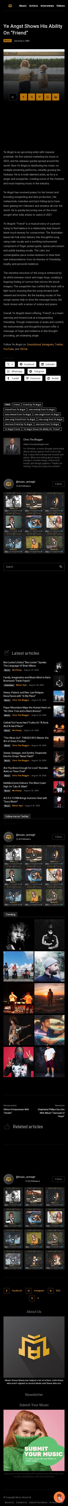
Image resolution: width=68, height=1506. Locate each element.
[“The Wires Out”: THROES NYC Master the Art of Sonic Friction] (59, 741)
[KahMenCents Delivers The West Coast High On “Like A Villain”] (59, 787)
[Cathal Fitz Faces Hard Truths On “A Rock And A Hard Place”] (59, 726)
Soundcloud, (34, 344)
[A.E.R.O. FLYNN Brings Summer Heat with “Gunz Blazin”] (59, 802)
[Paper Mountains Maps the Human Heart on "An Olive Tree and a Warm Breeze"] (49, 966)
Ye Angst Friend (12, 429)
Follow (58, 484)
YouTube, (8, 349)
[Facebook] (23, 96)
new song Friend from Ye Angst (20, 419)
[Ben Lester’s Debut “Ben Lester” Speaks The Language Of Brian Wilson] (59, 666)
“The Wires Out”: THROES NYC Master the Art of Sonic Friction (26, 739)
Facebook (17, 1290)
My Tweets (9, 823)
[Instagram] (29, 1291)
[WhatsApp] (47, 96)
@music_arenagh (25, 482)
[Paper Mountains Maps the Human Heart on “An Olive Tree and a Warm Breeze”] (59, 711)
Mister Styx (21, 685)
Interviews (9, 685)
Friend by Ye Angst (32, 404)
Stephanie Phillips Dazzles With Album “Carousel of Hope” (51, 1113)
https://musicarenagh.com (36, 444)
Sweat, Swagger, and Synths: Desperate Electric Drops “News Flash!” (25, 754)
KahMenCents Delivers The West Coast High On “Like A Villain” (24, 784)
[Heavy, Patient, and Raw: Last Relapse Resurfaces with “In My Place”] (59, 696)
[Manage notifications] (61, 1499)
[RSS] (51, 1291)
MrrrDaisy (17, 670)
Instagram (39, 1290)
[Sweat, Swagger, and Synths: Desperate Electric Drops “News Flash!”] (59, 757)
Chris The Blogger (33, 439)
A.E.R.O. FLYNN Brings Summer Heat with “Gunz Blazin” (25, 800)
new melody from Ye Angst (42, 409)
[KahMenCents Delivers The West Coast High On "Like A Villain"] (18, 1062)
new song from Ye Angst (50, 419)
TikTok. (24, 349)
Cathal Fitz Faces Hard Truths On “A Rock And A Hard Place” (25, 724)
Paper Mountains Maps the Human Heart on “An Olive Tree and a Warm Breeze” (27, 709)
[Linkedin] (55, 96)
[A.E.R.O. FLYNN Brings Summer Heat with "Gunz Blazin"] (49, 1062)
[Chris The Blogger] (11, 453)
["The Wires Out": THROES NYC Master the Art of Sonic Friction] (49, 998)
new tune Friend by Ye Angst (18, 424)
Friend (17, 404)
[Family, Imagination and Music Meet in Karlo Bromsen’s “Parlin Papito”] (59, 681)
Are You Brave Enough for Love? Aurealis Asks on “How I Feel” (25, 769)
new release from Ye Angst (18, 414)
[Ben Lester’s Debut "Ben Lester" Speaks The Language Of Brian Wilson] (18, 935)
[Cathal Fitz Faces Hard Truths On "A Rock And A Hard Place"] (18, 998)
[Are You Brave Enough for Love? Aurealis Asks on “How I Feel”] (59, 772)
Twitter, (59, 344)
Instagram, (48, 344)
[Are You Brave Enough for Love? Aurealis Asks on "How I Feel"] (49, 1030)
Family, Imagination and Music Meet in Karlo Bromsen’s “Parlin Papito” (27, 679)
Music (8, 40)
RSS (58, 1290)
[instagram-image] (13, 502)
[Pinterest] (39, 96)
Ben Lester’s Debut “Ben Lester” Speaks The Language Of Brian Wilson (24, 664)
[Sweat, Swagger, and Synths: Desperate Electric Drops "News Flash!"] (18, 1030)
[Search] (61, 567)
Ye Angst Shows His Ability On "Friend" (42, 429)
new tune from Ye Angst (47, 424)
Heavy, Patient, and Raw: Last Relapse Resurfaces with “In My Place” (23, 694)
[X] (31, 96)
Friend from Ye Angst (15, 409)
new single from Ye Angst (47, 414)
